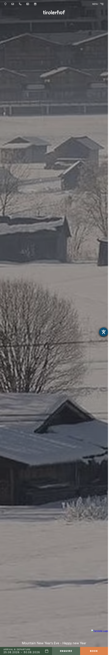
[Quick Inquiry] (13, 4)
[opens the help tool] (103, 332)
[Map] (6, 4)
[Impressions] (28, 4)
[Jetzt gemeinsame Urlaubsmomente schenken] (36, 4)
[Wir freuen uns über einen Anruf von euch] (21, 4)
